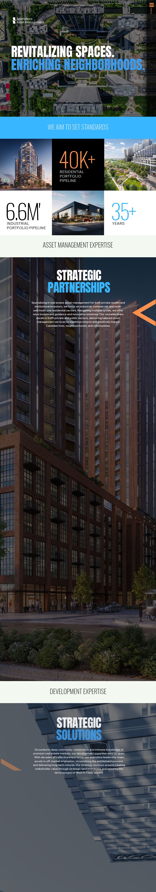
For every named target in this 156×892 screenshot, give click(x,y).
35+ (123, 210)
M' (22, 210)
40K (73, 158)
